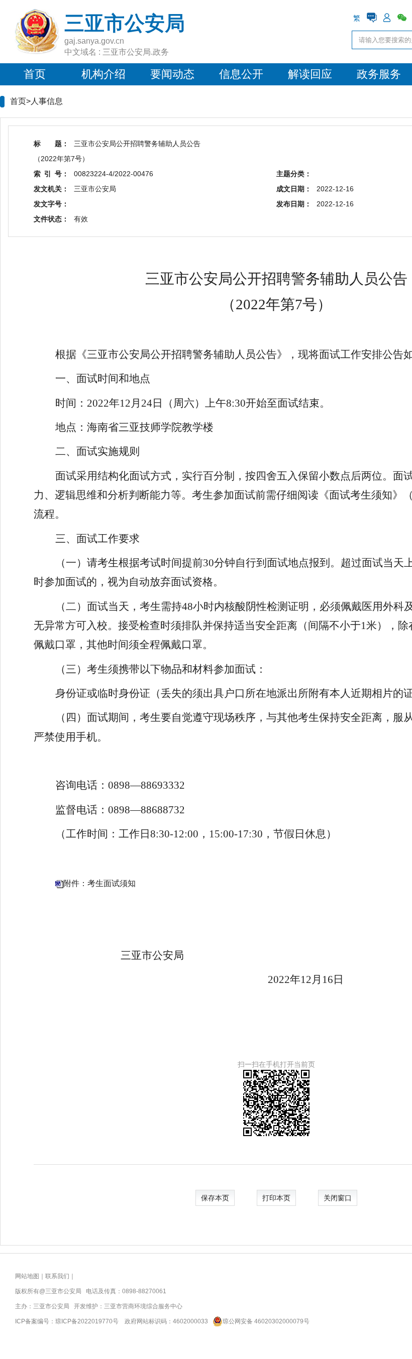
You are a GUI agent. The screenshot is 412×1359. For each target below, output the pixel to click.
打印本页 (276, 1198)
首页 (35, 74)
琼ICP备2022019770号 (87, 1321)
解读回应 (310, 74)
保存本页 (215, 1198)
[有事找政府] (372, 18)
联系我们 (57, 1276)
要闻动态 (172, 74)
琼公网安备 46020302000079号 (266, 1321)
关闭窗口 (338, 1198)
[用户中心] (387, 18)
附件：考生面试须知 (99, 883)
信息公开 (241, 74)
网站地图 (27, 1276)
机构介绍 (103, 74)
